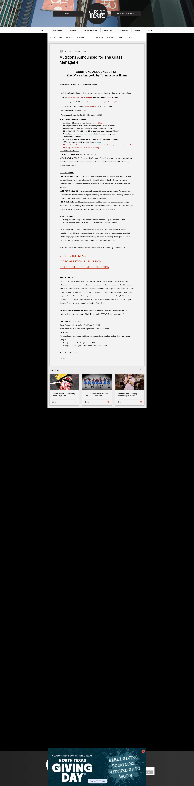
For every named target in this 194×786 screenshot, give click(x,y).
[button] (143, 751)
